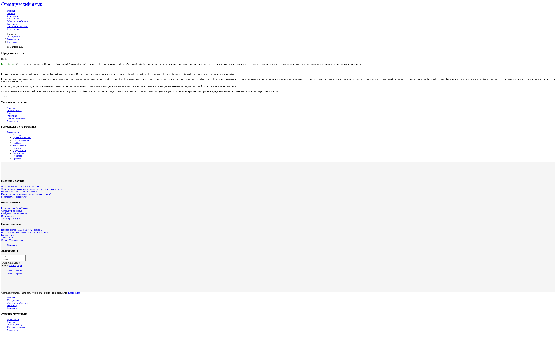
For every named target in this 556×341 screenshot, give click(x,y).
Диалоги (11, 108)
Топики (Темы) (14, 110)
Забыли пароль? (15, 273)
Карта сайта (74, 293)
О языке (11, 13)
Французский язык (16, 36)
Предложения (19, 150)
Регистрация (15, 265)
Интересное (13, 16)
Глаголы (17, 142)
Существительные (22, 137)
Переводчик (13, 29)
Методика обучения (16, 118)
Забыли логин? (14, 270)
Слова (10, 113)
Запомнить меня (12, 262)
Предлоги (12, 42)
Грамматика (13, 39)
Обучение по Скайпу (17, 21)
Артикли (17, 135)
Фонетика (12, 115)
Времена (17, 158)
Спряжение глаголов (17, 26)
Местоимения (19, 145)
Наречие (17, 148)
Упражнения (13, 121)
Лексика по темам (16, 327)
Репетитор (12, 24)
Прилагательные (21, 140)
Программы (13, 18)
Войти (5, 266)
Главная (11, 11)
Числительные (20, 153)
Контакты (12, 245)
